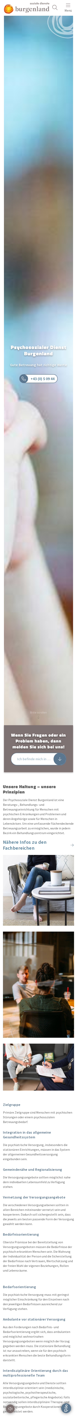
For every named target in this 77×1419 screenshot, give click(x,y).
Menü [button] (68, 10)
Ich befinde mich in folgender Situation (41, 759)
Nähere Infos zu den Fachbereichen (25, 845)
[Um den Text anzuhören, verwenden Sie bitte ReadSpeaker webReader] (10, 1408)
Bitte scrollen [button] (38, 712)
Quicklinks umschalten (66, 1408)
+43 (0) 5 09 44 (43, 378)
